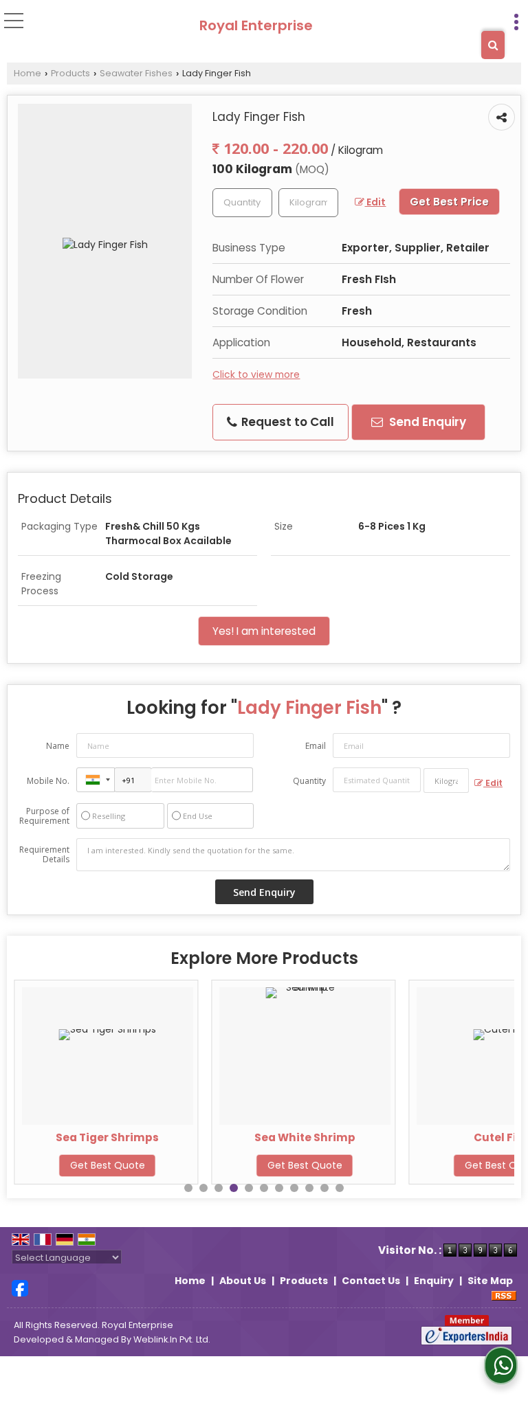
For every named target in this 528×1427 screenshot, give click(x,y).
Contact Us (371, 1281)
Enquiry (434, 1281)
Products (70, 73)
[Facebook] (20, 1287)
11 (340, 1188)
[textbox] (308, 202)
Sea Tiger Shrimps (107, 1137)
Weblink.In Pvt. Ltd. (171, 1339)
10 (324, 1188)
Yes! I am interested (264, 631)
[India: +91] (95, 779)
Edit (375, 202)
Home (27, 73)
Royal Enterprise (256, 25)
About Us (242, 1281)
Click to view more (256, 374)
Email (315, 746)
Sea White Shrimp (304, 1137)
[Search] (493, 45)
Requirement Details (44, 854)
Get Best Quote (107, 1165)
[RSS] (504, 1295)
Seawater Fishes (136, 73)
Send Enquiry (426, 422)
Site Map (490, 1281)
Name (57, 746)
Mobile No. (48, 781)
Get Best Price (449, 201)
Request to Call (286, 422)
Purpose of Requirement (44, 816)
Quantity (309, 781)
